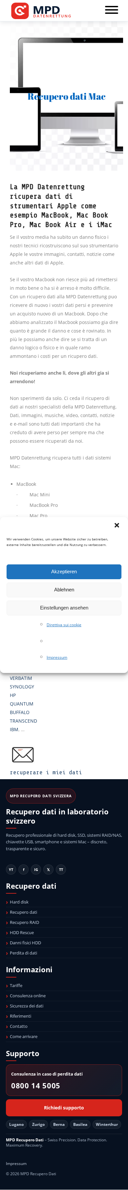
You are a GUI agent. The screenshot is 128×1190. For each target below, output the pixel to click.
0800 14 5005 (35, 1085)
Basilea (80, 1124)
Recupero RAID (24, 922)
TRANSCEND (23, 721)
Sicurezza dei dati (26, 1006)
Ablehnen (64, 589)
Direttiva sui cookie (64, 625)
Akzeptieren (64, 571)
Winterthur (107, 1124)
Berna (59, 1124)
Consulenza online (28, 996)
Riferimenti (20, 1016)
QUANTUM (21, 704)
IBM (14, 729)
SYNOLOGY (22, 686)
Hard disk (19, 902)
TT (61, 869)
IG (36, 869)
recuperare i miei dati (46, 772)
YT (11, 869)
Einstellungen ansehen (64, 607)
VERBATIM (21, 678)
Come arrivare (23, 1036)
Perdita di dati (23, 953)
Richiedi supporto (64, 1108)
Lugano (16, 1124)
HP (13, 695)
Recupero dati (23, 912)
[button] (117, 526)
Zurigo (38, 1124)
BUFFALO (20, 712)
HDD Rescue (22, 932)
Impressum (57, 657)
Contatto (19, 1026)
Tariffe (16, 985)
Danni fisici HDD (25, 943)
